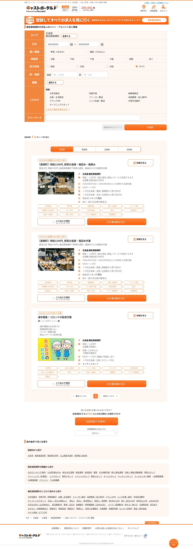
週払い (72, 500)
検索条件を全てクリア (113, 127)
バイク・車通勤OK (115, 504)
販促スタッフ (96, 476)
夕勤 (112, 58)
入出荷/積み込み (54, 472)
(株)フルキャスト (79, 534)
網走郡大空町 (52, 455)
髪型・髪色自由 (140, 508)
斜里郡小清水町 (80, 455)
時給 (53, 66)
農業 (95, 472)
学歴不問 (93, 93)
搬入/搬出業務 (117, 472)
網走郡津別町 (40, 455)
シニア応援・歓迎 (97, 100)
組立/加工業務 (68, 472)
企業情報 (55, 528)
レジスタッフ (55, 476)
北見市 (30, 455)
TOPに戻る (152, 523)
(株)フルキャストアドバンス (96, 534)
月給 (112, 66)
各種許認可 (86, 528)
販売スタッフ (67, 476)
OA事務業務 (33, 480)
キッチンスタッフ (90, 363)
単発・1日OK (69, 504)
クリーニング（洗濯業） (38, 476)
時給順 (84, 149)
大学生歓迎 (54, 93)
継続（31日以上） (98, 51)
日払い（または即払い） (58, 500)
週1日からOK (114, 500)
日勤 (53, 58)
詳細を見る (141, 162)
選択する (53, 82)
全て (151, 58)
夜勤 (131, 58)
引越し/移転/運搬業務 (134, 472)
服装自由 (62, 508)
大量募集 (103, 508)
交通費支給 (143, 504)
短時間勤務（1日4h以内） (95, 504)
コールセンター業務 (142, 476)
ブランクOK (55, 100)
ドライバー (43, 480)
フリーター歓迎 (96, 97)
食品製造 (88, 472)
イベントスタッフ (82, 476)
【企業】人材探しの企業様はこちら (156, 3)
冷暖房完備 (113, 508)
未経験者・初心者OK (137, 97)
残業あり (71, 508)
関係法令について (71, 528)
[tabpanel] (56, 183)
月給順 (129, 149)
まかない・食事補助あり (38, 508)
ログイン (95, 433)
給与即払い (88, 500)
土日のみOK (154, 500)
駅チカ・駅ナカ (131, 504)
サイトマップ (133, 528)
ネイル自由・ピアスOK (37, 512)
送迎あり (153, 504)
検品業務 (79, 472)
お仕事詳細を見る (116, 222)
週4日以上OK (141, 500)
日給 (82, 66)
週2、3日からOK (128, 500)
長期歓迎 (79, 504)
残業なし (80, 508)
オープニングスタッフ (59, 104)
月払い (79, 500)
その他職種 (54, 480)
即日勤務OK (57, 504)
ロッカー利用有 (125, 508)
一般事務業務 (157, 476)
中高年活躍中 (134, 100)
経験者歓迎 (133, 93)
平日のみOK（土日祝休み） (39, 504)
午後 (92, 58)
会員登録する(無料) (95, 421)
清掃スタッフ (149, 472)
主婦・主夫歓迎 (56, 97)
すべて (142, 66)
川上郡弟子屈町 (66, 455)
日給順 (107, 149)
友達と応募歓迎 (91, 508)
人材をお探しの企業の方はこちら (108, 528)
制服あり (53, 508)
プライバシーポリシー (133, 535)
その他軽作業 (104, 472)
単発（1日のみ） (58, 51)
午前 (72, 58)
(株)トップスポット (115, 534)
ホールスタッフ (110, 476)
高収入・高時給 (100, 500)
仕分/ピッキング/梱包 (92, 198)
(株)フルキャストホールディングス (58, 534)
